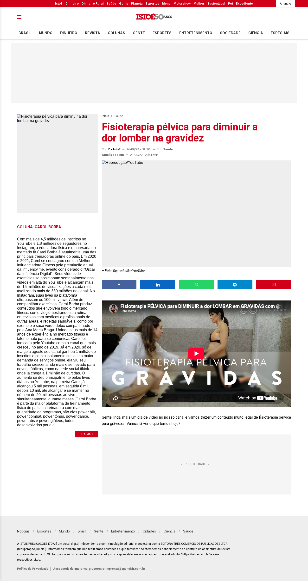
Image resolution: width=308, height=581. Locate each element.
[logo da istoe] (154, 17)
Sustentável (216, 3)
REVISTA (92, 33)
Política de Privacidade (32, 568)
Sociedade (230, 33)
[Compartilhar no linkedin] (157, 284)
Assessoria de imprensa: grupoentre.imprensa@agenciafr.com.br (99, 568)
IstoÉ (59, 3)
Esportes (152, 3)
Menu (166, 3)
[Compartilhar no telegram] (235, 284)
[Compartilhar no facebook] (119, 284)
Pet (230, 3)
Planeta (137, 3)
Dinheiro (72, 3)
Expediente (244, 3)
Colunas (116, 33)
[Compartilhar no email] (273, 284)
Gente (123, 3)
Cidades (149, 531)
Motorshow (182, 3)
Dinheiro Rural (93, 3)
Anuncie (285, 3)
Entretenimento (195, 33)
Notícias (23, 531)
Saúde (111, 3)
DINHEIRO (68, 33)
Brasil (25, 33)
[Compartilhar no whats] (196, 284)
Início (105, 116)
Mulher (199, 3)
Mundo (45, 33)
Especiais (280, 33)
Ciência (255, 33)
